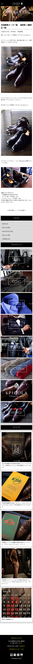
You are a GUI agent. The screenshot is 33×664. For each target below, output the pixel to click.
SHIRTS (16, 303)
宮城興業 (20, 31)
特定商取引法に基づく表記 (16, 649)
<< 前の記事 (10, 210)
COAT (16, 281)
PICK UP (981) (6, 227)
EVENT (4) (5, 224)
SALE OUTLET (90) (7, 231)
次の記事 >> (22, 210)
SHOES (13, 31)
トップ (16, 210)
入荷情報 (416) (6, 239)
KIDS (16, 346)
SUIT (16, 259)
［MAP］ (20, 643)
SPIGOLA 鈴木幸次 (16, 390)
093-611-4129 (18, 638)
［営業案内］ (22, 646)
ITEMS (16, 368)
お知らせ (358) (6, 235)
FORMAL (16, 325)
